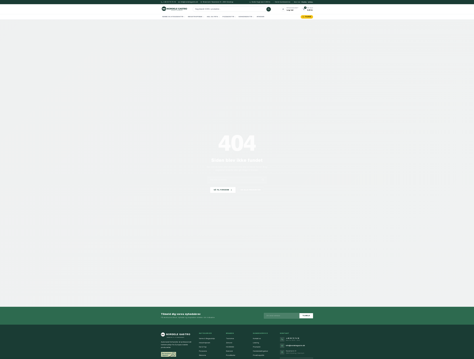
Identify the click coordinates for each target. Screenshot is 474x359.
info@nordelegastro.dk (189, 2)
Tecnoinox (230, 338)
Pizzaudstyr (228, 16)
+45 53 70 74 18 (169, 2)
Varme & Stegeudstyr (207, 338)
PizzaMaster (230, 355)
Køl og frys (212, 16)
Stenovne (202, 355)
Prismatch (256, 347)
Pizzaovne (203, 351)
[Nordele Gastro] (174, 9)
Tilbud (308, 16)
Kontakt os (257, 338)
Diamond (229, 351)
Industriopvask (195, 16)
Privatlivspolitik (258, 355)
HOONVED (230, 347)
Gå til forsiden (221, 190)
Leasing (256, 343)
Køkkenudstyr (245, 16)
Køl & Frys (203, 347)
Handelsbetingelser (260, 351)
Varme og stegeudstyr (172, 16)
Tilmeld (306, 315)
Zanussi (229, 343)
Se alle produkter (251, 190)
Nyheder (260, 16)
